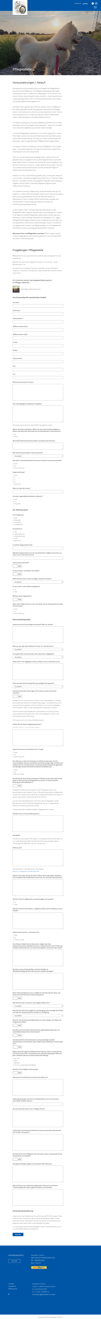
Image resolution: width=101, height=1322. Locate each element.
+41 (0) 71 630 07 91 (42, 1292)
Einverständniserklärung (23, 1211)
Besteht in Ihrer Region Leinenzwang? (25, 1069)
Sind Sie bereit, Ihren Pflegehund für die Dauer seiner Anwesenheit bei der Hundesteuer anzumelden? (37, 1155)
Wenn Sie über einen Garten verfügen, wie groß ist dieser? (32, 579)
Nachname (17, 310)
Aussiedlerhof (18, 524)
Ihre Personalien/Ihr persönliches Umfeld (29, 297)
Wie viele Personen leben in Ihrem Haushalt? (28, 453)
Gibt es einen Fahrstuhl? (21, 563)
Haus (16, 538)
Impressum (12, 1286)
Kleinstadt (17, 520)
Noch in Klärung (19, 468)
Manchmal (17, 504)
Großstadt (17, 522)
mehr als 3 (17, 484)
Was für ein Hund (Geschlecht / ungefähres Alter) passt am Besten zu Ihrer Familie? (38, 909)
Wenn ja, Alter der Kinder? (21, 488)
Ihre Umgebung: (18, 515)
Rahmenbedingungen (22, 620)
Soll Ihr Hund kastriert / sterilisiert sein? (26, 932)
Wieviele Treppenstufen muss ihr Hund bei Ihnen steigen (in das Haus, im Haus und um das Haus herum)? (37, 554)
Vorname (16, 302)
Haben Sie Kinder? (19, 472)
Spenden (91, 70)
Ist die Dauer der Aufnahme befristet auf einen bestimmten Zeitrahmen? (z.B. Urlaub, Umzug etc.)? (37, 1131)
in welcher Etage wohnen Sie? (22, 545)
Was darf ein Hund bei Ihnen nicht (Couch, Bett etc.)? (30, 1077)
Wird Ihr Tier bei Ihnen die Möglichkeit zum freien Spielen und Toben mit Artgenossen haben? (37, 1021)
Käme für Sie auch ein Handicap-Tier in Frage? (28, 749)
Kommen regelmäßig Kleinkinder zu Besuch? (28, 496)
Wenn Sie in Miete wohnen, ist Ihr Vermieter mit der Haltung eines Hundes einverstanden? (38, 605)
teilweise (17, 1063)
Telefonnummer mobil (20, 334)
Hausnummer (18, 358)
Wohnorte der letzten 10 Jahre (23, 382)
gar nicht (17, 1058)
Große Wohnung (19, 536)
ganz (15, 1060)
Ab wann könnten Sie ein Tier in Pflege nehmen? (29, 1109)
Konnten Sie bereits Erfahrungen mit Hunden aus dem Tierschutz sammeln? (34, 692)
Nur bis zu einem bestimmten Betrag (25, 1065)
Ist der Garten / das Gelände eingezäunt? (26, 586)
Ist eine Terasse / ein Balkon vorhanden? (26, 571)
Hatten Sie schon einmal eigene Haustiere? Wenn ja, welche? (33, 624)
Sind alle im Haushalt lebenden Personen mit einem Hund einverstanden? (37, 460)
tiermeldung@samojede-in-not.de (43, 1294)
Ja (15, 434)
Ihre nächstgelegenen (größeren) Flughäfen (27, 404)
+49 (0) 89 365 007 (40, 1289)
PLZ (14, 366)
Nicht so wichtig (19, 939)
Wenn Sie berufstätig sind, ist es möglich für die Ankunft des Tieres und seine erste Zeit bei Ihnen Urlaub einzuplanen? (36, 994)
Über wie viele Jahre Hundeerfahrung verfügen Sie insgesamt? (33, 683)
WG (15, 532)
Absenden (18, 1234)
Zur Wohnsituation (20, 510)
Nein (15, 436)
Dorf (15, 518)
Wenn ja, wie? (17, 848)
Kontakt (11, 1284)
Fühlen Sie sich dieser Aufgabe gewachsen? (27, 724)
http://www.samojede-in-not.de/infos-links (26, 871)
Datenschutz (12, 1289)
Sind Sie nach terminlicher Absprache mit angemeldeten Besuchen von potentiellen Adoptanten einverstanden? (36, 1031)
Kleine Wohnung (19, 534)
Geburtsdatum (18, 318)
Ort (14, 374)
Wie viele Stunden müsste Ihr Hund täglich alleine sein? (31, 1003)
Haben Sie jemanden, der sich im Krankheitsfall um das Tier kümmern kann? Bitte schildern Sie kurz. (36, 1100)
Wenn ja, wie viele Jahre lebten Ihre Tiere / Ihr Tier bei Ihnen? (33, 646)
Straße (15, 350)
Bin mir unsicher (19, 774)
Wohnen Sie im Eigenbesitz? (22, 596)
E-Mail (15, 342)
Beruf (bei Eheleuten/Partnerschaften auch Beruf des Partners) (34, 441)
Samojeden (16, 835)
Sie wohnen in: (17, 529)
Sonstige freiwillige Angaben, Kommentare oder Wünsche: (32, 1164)
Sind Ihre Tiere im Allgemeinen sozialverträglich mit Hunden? (33, 899)
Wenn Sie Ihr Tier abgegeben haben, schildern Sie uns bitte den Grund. (36, 661)
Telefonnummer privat (20, 326)
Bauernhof (17, 540)
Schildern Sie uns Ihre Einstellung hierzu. (26, 814)
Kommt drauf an (19, 757)
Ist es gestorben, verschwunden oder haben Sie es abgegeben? (33, 654)
